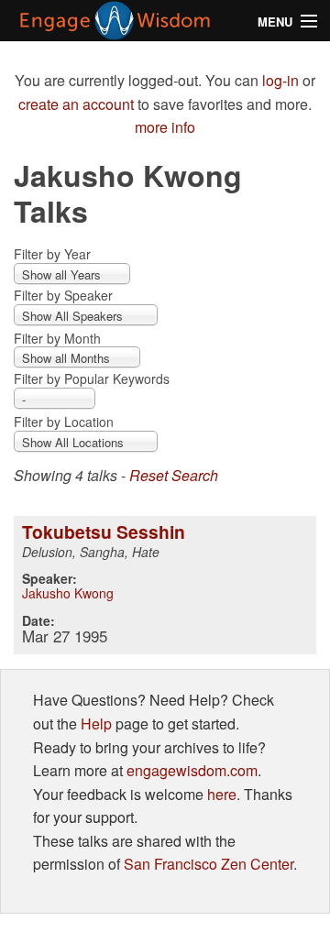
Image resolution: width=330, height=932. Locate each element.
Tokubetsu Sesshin (103, 531)
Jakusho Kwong (68, 593)
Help (96, 723)
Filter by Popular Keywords (92, 378)
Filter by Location (64, 421)
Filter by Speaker (63, 295)
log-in (280, 80)
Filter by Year (52, 253)
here (221, 794)
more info (165, 126)
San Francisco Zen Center (208, 863)
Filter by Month (57, 338)
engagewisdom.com (192, 770)
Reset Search (173, 475)
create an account (76, 104)
